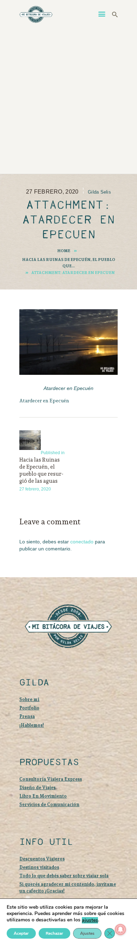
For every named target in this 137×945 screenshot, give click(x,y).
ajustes (90, 920)
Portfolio (29, 708)
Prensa (27, 716)
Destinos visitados (39, 867)
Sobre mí (29, 699)
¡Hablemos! (31, 725)
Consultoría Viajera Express (50, 779)
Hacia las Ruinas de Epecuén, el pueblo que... (68, 262)
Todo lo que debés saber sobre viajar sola (64, 875)
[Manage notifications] (120, 929)
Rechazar (54, 933)
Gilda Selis (99, 192)
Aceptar (21, 933)
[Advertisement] (68, 98)
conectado (81, 541)
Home (63, 250)
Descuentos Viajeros (42, 858)
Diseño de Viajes (37, 787)
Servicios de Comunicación (49, 804)
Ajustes (87, 933)
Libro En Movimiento (43, 796)
